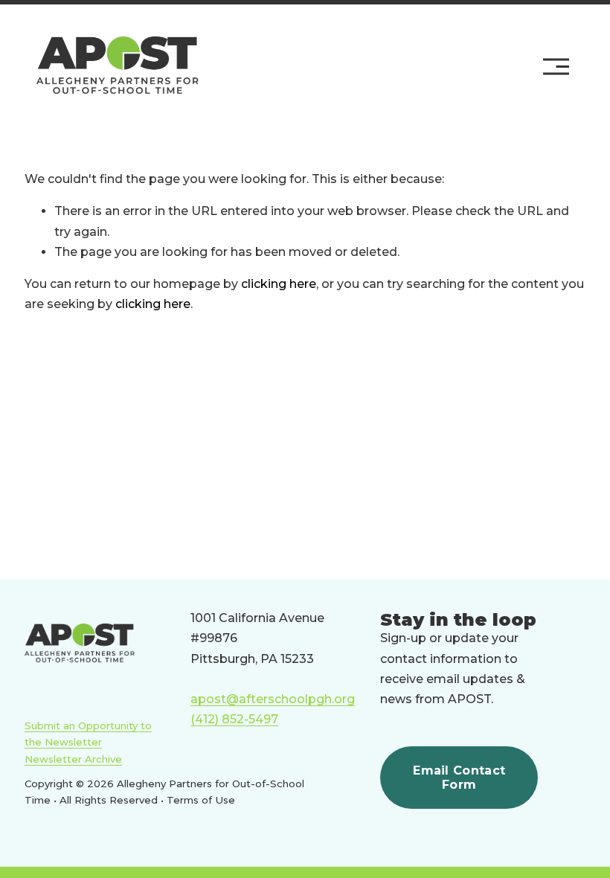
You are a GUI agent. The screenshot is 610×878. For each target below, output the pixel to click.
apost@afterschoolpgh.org (272, 699)
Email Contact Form (459, 777)
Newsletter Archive (73, 759)
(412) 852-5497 (234, 719)
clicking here (278, 284)
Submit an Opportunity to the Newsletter (88, 734)
